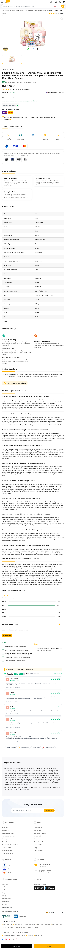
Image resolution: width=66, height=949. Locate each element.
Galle (4, 887)
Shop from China (8, 927)
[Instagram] (7, 939)
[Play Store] (50, 888)
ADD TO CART (17, 946)
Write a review (7, 635)
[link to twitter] (38, 49)
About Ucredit (38, 842)
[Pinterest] (17, 939)
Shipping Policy (6, 848)
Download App (38, 827)
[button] (52, 2)
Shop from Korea (57, 925)
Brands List (37, 830)
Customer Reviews (40, 833)
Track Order (6, 842)
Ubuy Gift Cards (39, 845)
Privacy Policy (21, 935)
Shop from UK (18, 925)
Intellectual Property (8, 836)
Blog (35, 848)
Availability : (6, 92)
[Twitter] (14, 939)
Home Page (5, 10)
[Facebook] (3, 939)
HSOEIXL (4, 13)
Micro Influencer (7, 850)
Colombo (5, 884)
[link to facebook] (33, 49)
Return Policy (38, 836)
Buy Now (25, 155)
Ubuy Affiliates (38, 850)
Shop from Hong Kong (43, 925)
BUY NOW (49, 946)
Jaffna (4, 890)
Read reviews (56, 674)
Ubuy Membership (7, 853)
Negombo (5, 893)
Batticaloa (5, 901)
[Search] (62, 6)
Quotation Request (8, 833)
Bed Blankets (42, 10)
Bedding (22, 10)
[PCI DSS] (6, 916)
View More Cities (7, 907)
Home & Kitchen (14, 10)
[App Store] (39, 888)
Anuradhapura (6, 899)
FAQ (35, 839)
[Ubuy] (7, 2)
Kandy (4, 896)
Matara (4, 904)
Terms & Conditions (9, 935)
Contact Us (5, 830)
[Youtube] (10, 939)
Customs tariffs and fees (10, 845)
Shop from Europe (33, 927)
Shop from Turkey (21, 927)
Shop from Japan (30, 925)
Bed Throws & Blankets (31, 10)
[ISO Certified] (19, 916)
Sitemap (4, 839)
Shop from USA (7, 925)
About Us (5, 827)
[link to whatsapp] (28, 49)
